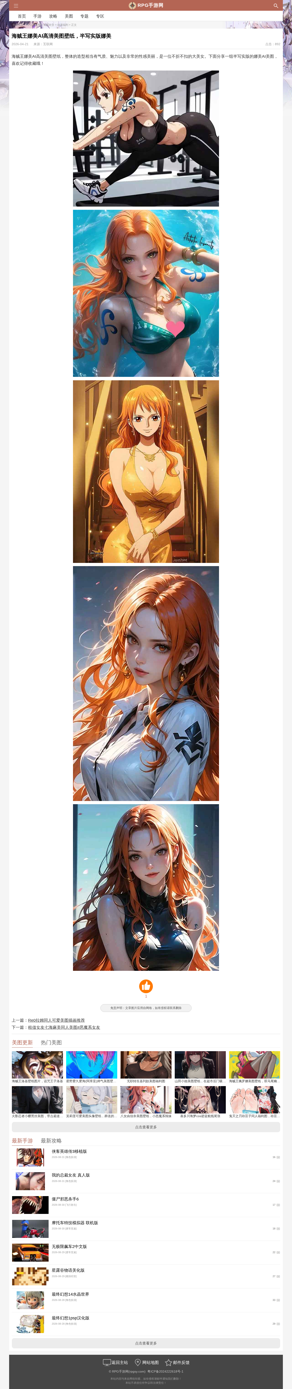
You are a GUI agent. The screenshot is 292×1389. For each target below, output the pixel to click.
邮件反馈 (181, 1362)
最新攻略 (51, 1141)
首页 (22, 16)
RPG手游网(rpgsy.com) (129, 1371)
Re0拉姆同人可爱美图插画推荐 (56, 1020)
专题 (84, 16)
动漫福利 (62, 24)
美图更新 (22, 1042)
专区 (100, 16)
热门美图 (51, 1042)
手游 (37, 16)
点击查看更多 (146, 1127)
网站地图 (150, 1362)
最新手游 (22, 1141)
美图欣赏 (48, 24)
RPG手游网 (33, 24)
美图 (69, 16)
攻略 (53, 16)
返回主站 (120, 1362)
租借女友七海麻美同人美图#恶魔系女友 (64, 1027)
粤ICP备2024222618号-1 (165, 1371)
